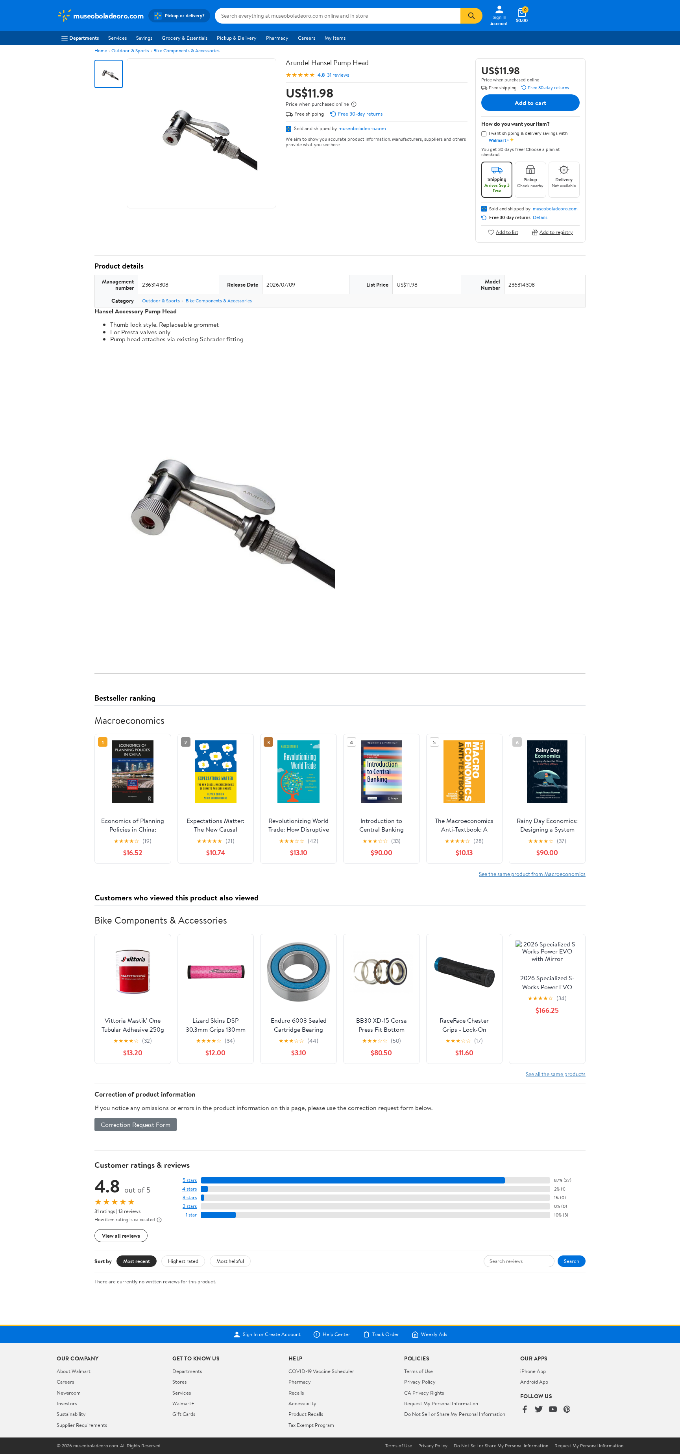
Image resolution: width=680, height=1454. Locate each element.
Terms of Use (418, 1371)
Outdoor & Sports (130, 50)
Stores (179, 1381)
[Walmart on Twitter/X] (538, 1410)
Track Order (385, 1334)
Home (100, 50)
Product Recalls (305, 1413)
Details (540, 217)
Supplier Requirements (82, 1424)
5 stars (190, 1180)
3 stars (190, 1197)
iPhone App (533, 1371)
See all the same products (556, 1074)
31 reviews (338, 75)
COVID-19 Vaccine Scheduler (321, 1371)
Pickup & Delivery (237, 37)
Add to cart (530, 102)
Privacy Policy (420, 1381)
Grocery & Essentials (184, 37)
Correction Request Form (135, 1124)
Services (117, 37)
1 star (191, 1215)
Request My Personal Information (441, 1403)
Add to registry (556, 232)
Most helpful (230, 1260)
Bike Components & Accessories (186, 50)
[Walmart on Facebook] (524, 1410)
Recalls (296, 1392)
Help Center (336, 1334)
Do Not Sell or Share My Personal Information (454, 1413)
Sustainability (71, 1413)
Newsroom (69, 1392)
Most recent (136, 1260)
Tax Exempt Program (311, 1424)
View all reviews (121, 1235)
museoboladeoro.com (362, 128)
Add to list (507, 232)
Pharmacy (277, 37)
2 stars (190, 1206)
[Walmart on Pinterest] (567, 1410)
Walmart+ (183, 1403)
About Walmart (74, 1371)
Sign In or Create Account (272, 1334)
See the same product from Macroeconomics (532, 874)
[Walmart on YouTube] (553, 1410)
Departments (84, 37)
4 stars (189, 1189)
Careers (306, 37)
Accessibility (302, 1403)
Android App (534, 1381)
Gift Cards (183, 1413)
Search (571, 1260)
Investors (67, 1403)
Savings (144, 37)
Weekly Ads (434, 1334)
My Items (335, 37)
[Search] (471, 16)
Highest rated (183, 1260)
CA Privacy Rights (424, 1392)
